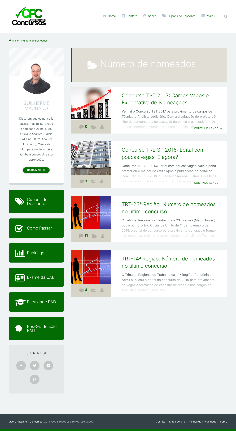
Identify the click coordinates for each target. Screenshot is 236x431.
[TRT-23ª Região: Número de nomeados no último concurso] (91, 215)
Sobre (152, 16)
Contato (132, 16)
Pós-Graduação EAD (42, 328)
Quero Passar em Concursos (25, 421)
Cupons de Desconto (181, 16)
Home (112, 16)
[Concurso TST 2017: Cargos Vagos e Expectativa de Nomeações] (91, 106)
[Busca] (222, 12)
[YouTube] (48, 365)
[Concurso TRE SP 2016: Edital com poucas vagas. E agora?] (91, 160)
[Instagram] (34, 379)
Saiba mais (34, 170)
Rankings (35, 253)
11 (86, 235)
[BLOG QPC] (102, 127)
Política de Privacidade (202, 421)
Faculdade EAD (41, 302)
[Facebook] (21, 365)
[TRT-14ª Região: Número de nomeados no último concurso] (91, 269)
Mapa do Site (177, 421)
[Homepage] (29, 16)
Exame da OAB (41, 277)
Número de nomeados (94, 128)
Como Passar (39, 228)
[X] (34, 365)
